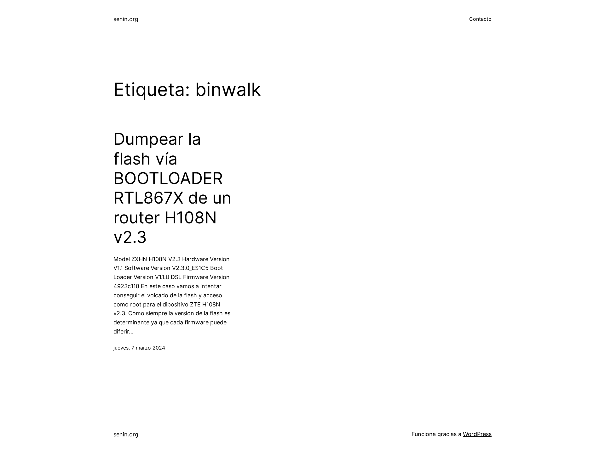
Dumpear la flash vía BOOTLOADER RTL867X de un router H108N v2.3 (172, 188)
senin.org (125, 19)
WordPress (477, 434)
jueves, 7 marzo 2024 (139, 348)
